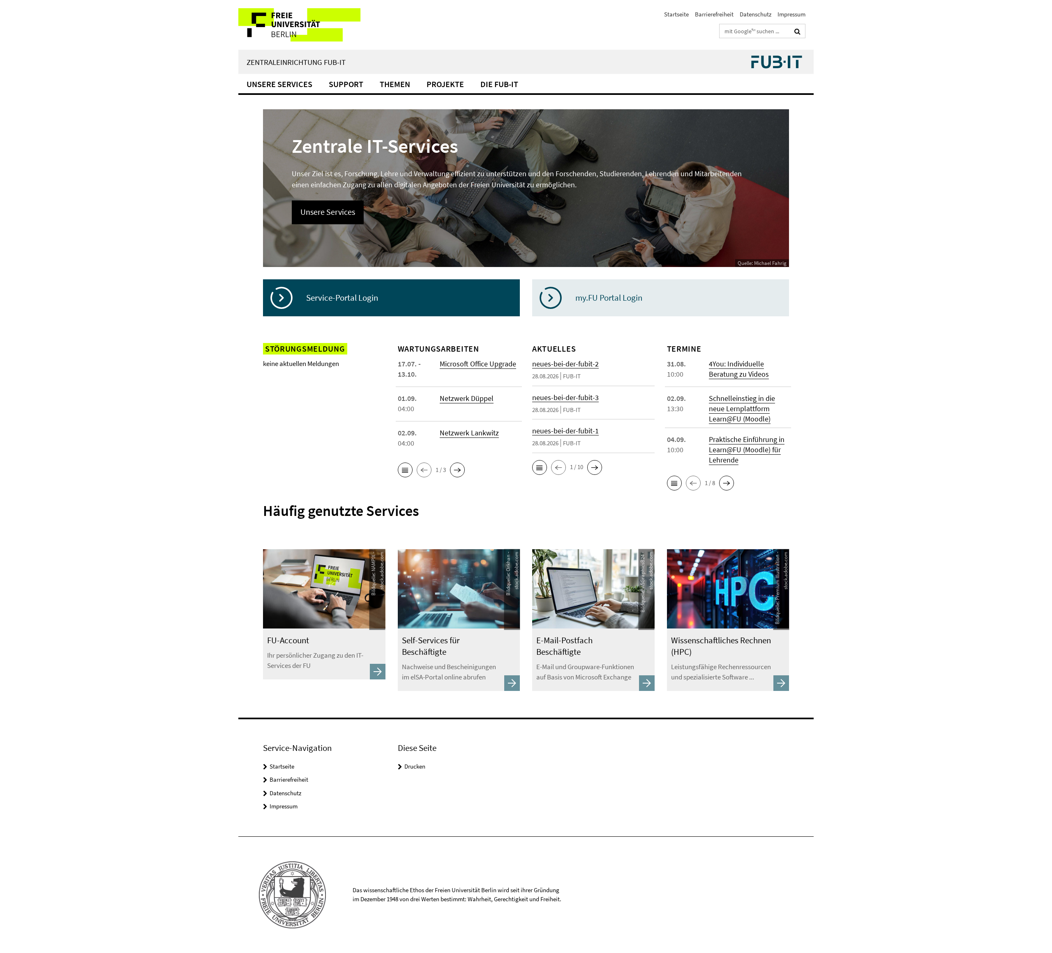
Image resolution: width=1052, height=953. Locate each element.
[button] (405, 470)
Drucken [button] (414, 766)
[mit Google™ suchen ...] (797, 31)
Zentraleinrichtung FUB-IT (296, 62)
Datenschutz (755, 14)
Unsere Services (279, 84)
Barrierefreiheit (714, 14)
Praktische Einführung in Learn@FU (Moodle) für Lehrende (746, 450)
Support (346, 84)
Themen (395, 84)
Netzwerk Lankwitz (469, 432)
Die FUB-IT (499, 84)
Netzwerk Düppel (467, 398)
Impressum (791, 14)
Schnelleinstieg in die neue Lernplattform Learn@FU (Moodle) (742, 409)
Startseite (676, 14)
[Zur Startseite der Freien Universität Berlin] (307, 24)
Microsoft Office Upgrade (478, 363)
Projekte (445, 84)
